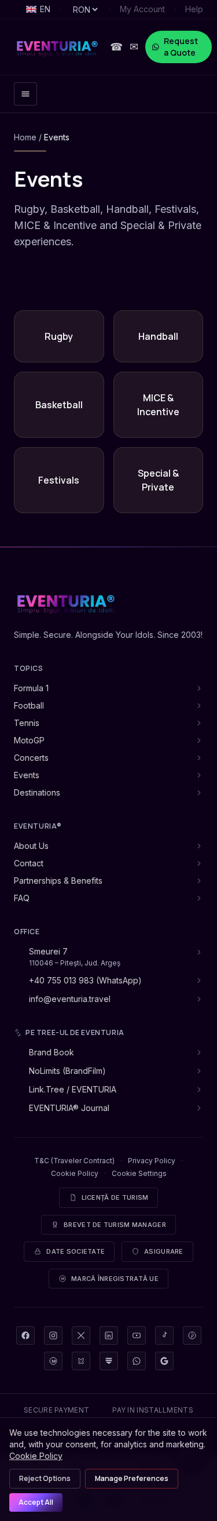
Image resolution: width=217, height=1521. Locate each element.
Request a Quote (181, 46)
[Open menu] (25, 94)
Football (29, 705)
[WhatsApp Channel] (136, 1361)
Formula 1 (31, 688)
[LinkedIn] (109, 1335)
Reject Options (45, 1478)
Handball (158, 336)
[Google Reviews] (164, 1361)
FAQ (22, 898)
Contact (28, 863)
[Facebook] (25, 1335)
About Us (31, 846)
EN (45, 9)
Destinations (37, 792)
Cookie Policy (74, 1173)
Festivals (58, 480)
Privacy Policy (151, 1160)
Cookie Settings (139, 1173)
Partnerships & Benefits (58, 880)
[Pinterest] (192, 1335)
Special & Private (158, 480)
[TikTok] (164, 1335)
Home (25, 137)
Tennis (26, 723)
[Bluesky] (81, 1361)
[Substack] (109, 1361)
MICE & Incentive (158, 404)
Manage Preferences (131, 1478)
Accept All (36, 1502)
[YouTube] (136, 1335)
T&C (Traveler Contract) (74, 1160)
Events (26, 775)
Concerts (31, 758)
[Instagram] (53, 1335)
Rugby (59, 336)
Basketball (59, 404)
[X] (81, 1335)
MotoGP (29, 740)
